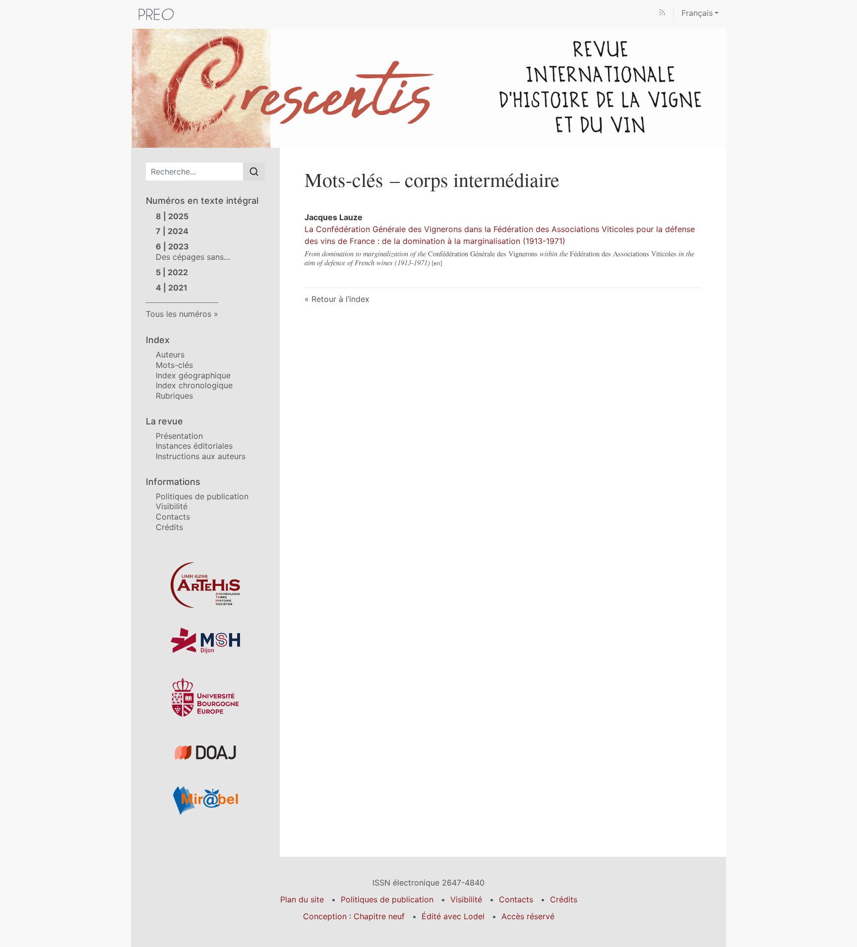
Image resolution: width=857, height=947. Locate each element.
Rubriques (174, 396)
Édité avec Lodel (453, 916)
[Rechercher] (254, 171)
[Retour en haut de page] (849, 7)
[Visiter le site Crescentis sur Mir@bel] (205, 800)
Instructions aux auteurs (200, 456)
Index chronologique (194, 385)
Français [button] (697, 13)
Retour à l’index (340, 299)
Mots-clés (174, 365)
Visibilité (171, 506)
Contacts (173, 517)
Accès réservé (527, 916)
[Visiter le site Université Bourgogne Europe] (205, 697)
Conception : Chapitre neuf (354, 916)
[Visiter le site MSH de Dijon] (205, 640)
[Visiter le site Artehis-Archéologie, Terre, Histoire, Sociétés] (205, 585)
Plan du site (302, 899)
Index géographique (193, 375)
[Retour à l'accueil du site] (428, 87)
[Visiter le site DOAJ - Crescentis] (205, 752)
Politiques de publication (202, 496)
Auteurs (170, 354)
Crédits (169, 527)
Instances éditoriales (194, 446)
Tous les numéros (178, 314)
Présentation (179, 436)
